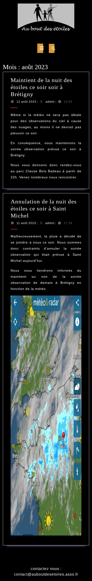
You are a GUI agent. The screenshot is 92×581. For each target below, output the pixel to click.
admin (50, 101)
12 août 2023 (26, 101)
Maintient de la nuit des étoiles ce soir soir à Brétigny (41, 87)
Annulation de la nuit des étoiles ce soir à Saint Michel (44, 208)
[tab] (40, 48)
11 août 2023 (26, 223)
